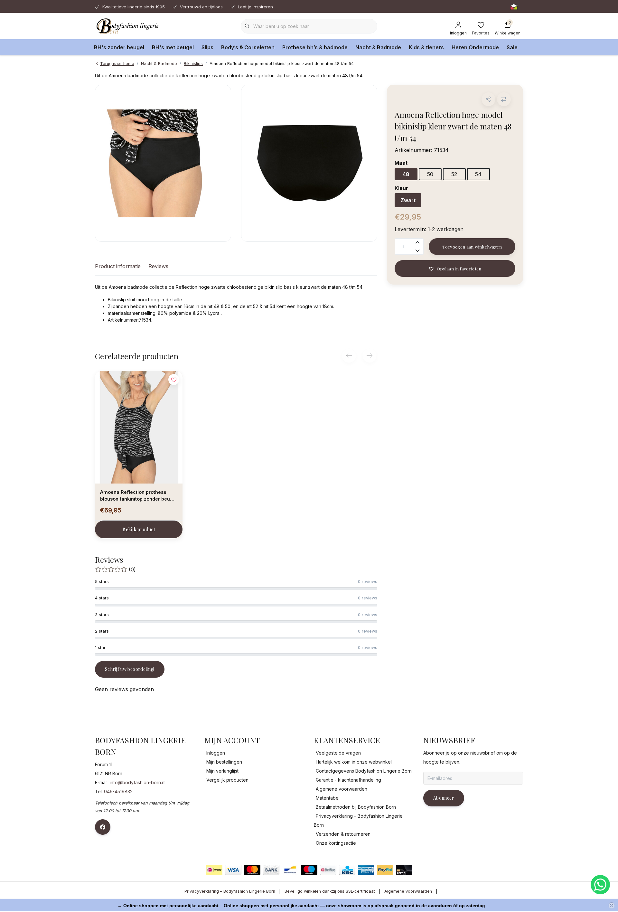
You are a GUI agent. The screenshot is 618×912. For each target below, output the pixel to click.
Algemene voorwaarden (408, 891)
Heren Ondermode (475, 47)
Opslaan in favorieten (458, 268)
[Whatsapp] (600, 884)
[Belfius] (328, 870)
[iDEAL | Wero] (214, 870)
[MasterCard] (252, 870)
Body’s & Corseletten (248, 47)
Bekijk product (138, 529)
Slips (207, 47)
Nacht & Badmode (378, 47)
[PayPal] (385, 870)
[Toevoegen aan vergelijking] (504, 99)
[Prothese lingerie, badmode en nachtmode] (126, 26)
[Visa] (233, 870)
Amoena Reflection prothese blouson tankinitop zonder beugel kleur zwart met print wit (138, 496)
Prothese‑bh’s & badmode (315, 47)
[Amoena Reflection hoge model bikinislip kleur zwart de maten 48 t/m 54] (163, 163)
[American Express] (366, 870)
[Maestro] (309, 870)
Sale (512, 47)
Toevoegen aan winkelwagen (472, 246)
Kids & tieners (426, 47)
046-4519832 (118, 791)
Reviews (158, 266)
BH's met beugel (173, 47)
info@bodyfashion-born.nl (137, 782)
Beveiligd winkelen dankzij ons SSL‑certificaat (330, 891)
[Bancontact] (290, 870)
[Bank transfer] (271, 870)
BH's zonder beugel (119, 47)
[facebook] (102, 827)
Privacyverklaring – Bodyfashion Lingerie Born (229, 891)
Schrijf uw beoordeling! (129, 669)
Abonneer (443, 798)
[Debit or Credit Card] (404, 870)
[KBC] (347, 870)
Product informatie (118, 266)
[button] (488, 99)
